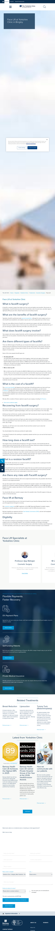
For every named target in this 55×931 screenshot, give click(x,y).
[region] (27, 145)
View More (27, 811)
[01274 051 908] (2, 461)
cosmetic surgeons (9, 506)
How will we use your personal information (15, 900)
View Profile (25, 573)
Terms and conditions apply (10, 402)
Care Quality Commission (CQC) (31, 511)
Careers (12, 1)
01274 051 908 (8, 840)
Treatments (32, 293)
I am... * (30, 871)
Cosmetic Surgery (40, 293)
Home (11, 293)
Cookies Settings (21, 147)
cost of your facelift (10, 387)
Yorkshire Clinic (24, 293)
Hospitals (17, 293)
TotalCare (5, 390)
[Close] (47, 139)
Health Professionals (19, 1)
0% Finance (43, 399)
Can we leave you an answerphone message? (40, 891)
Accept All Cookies (32, 147)
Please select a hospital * (8, 871)
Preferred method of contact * (9, 888)
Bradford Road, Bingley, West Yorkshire (14, 836)
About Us (32, 927)
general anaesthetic (27, 318)
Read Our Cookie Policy (30, 143)
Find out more (8, 627)
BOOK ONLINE (8, 844)
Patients (7, 1)
